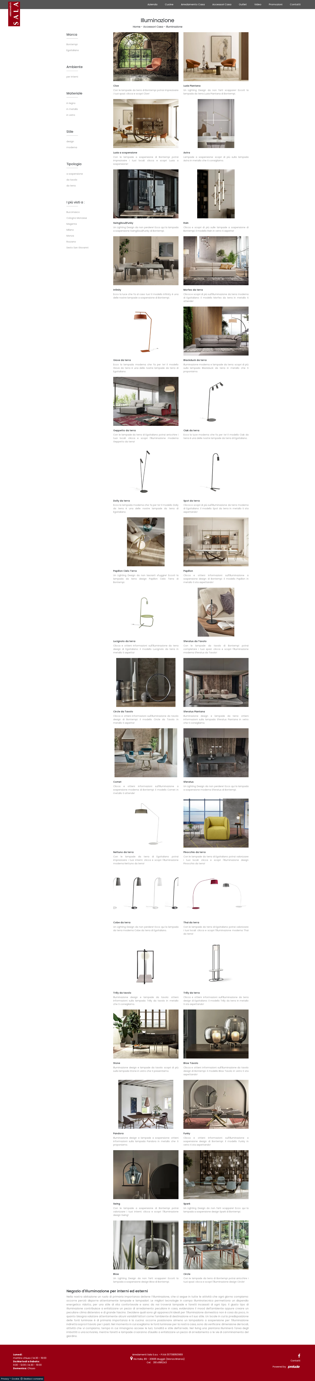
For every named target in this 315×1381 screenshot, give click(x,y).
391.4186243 (160, 1362)
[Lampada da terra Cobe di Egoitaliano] (145, 893)
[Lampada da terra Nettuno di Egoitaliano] (145, 823)
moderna (71, 147)
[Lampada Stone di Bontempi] (145, 1034)
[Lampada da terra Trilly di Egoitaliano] (216, 963)
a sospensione (74, 173)
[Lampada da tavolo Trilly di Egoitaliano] (145, 963)
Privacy (5, 1378)
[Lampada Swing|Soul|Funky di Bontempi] (145, 193)
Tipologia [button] (74, 164)
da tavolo (71, 179)
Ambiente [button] (74, 67)
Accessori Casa (221, 4)
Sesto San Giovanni (77, 247)
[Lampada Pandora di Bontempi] (145, 1104)
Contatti (295, 4)
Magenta (71, 224)
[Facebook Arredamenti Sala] (299, 1356)
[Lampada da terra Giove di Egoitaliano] (145, 331)
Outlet (243, 4)
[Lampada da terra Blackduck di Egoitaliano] (216, 331)
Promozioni (275, 4)
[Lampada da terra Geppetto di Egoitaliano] (145, 401)
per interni (72, 76)
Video (257, 4)
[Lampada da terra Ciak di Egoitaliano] (216, 401)
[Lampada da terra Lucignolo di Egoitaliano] (145, 612)
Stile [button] (69, 131)
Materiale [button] (74, 93)
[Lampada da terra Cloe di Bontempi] (145, 56)
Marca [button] (71, 34)
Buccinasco (73, 212)
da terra (71, 185)
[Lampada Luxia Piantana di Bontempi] (216, 56)
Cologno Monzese (76, 218)
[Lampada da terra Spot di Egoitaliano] (216, 471)
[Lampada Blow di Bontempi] (216, 1034)
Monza (70, 235)
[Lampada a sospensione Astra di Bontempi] (216, 123)
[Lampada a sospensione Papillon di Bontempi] (216, 541)
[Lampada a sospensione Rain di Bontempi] (216, 193)
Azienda (152, 4)
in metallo (72, 109)
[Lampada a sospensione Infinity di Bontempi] (145, 260)
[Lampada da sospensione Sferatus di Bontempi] (216, 752)
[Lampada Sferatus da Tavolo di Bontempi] (216, 612)
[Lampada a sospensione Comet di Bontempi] (145, 752)
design (70, 141)
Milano (70, 229)
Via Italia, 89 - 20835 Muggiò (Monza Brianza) (159, 1359)
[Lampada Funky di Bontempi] (216, 1104)
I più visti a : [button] (75, 202)
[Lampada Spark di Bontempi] (216, 1174)
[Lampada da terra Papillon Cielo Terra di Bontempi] (145, 541)
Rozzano (71, 241)
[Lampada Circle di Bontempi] (216, 1244)
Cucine (169, 4)
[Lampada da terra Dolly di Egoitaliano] (145, 471)
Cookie (15, 1378)
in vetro (70, 115)
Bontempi (72, 44)
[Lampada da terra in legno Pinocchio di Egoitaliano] (216, 823)
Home (136, 27)
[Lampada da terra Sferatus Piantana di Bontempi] (216, 682)
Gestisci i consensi (33, 1378)
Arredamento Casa (193, 4)
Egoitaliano (72, 50)
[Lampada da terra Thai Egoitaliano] (216, 893)
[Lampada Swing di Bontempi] (145, 1174)
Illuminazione (174, 27)
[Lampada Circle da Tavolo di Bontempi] (145, 682)
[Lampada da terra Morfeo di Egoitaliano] (216, 260)
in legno (70, 103)
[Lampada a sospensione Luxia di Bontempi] (145, 123)
